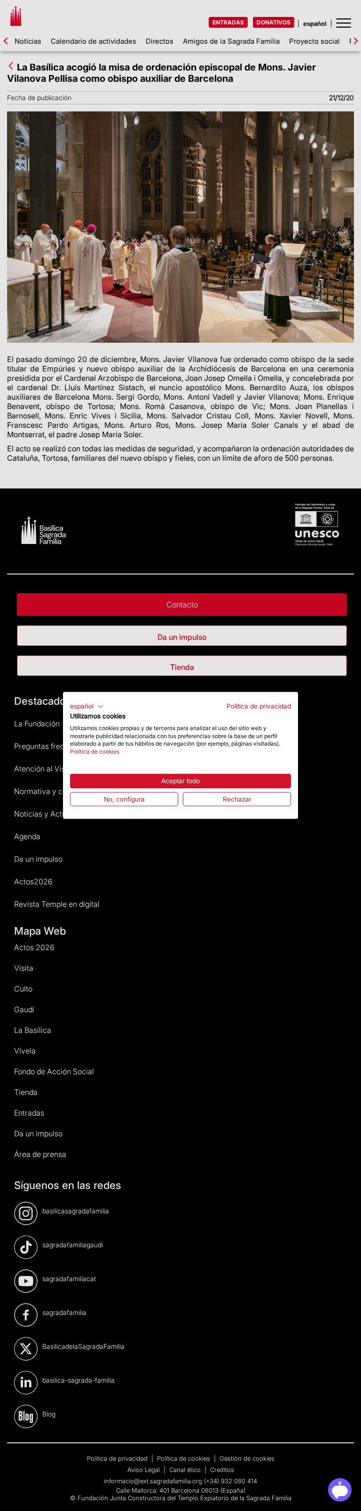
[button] (87, 706)
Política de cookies (94, 751)
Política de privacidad (259, 706)
